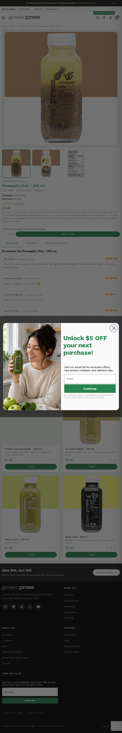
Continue (90, 388)
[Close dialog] (114, 328)
